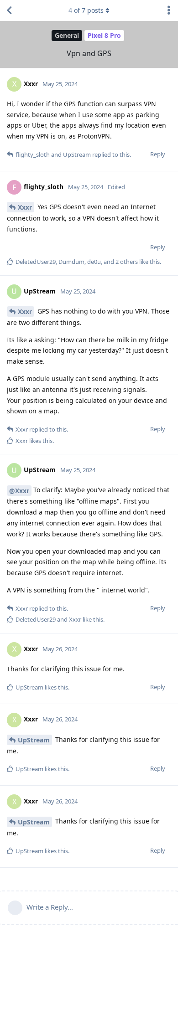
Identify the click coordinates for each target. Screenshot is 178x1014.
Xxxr (25, 207)
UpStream (34, 740)
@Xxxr (19, 490)
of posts (86, 10)
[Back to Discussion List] (9, 10)
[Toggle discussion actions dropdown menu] (169, 10)
